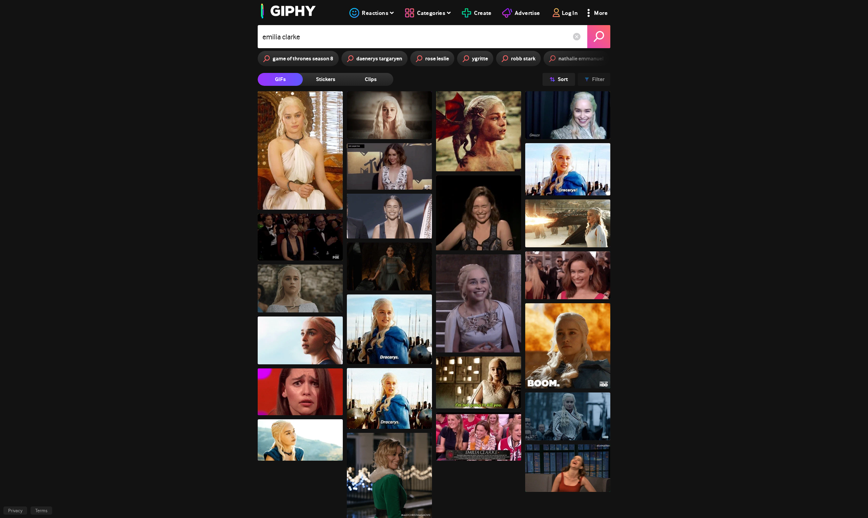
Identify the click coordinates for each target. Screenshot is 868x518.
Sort (563, 79)
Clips (371, 79)
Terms (41, 510)
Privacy (15, 510)
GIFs (280, 79)
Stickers (325, 79)
